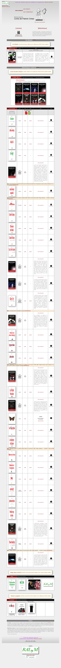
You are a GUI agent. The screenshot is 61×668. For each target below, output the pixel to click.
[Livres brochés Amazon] (23, 44)
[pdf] (25, 120)
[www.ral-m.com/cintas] (6, 6)
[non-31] (49, 622)
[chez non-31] (36, 49)
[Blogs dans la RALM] (37, 44)
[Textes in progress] (45, 44)
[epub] (30, 120)
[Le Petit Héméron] (14, 184)
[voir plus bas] (29, 364)
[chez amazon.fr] (36, 81)
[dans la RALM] (40, 420)
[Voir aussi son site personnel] (40, 22)
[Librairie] (19, 28)
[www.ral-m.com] (5, 5)
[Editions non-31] (18, 34)
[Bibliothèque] (42, 28)
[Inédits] (49, 71)
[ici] (24, 629)
